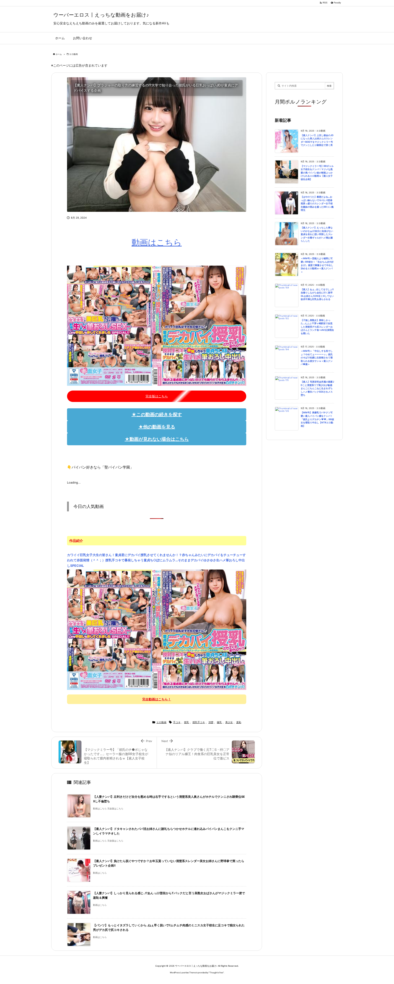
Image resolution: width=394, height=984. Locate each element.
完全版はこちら (156, 396)
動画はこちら (157, 242)
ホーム (59, 54)
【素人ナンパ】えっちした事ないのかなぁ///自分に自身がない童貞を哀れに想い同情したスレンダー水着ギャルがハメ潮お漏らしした (317, 234)
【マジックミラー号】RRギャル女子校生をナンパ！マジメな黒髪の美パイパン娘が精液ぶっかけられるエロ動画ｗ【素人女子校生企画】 (317, 173)
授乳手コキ (198, 722)
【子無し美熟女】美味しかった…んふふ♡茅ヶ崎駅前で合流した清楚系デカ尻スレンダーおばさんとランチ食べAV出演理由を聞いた (317, 327)
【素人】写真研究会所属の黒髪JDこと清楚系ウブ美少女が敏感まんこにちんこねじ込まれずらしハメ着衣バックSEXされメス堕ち (317, 388)
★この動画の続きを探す (157, 414)
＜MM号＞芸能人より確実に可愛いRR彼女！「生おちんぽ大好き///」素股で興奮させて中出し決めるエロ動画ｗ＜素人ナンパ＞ (317, 265)
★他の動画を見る (156, 427)
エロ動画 (74, 54)
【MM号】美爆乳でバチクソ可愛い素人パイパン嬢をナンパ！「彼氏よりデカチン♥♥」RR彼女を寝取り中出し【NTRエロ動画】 (317, 419)
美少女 (229, 722)
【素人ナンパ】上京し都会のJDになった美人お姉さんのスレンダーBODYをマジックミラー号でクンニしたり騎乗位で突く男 (317, 140)
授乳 (186, 722)
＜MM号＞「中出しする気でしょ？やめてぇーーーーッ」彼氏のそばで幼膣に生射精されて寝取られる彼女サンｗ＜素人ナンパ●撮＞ (317, 358)
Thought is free (216, 972)
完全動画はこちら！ (156, 699)
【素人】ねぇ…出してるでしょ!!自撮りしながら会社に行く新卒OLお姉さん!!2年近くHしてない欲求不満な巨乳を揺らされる (317, 294)
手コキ (177, 722)
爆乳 (219, 722)
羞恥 (238, 722)
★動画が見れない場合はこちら (157, 439)
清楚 (210, 722)
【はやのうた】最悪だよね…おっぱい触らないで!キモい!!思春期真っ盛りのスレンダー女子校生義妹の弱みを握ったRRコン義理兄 (317, 203)
